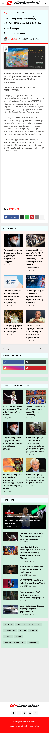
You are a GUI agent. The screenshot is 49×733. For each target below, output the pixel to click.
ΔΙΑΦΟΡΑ (33, 631)
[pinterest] (35, 368)
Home (12, 726)
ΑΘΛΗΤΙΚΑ (33, 642)
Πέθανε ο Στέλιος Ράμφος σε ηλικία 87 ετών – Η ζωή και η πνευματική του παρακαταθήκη (35, 331)
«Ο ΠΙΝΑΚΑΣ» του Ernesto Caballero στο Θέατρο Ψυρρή (32, 581)
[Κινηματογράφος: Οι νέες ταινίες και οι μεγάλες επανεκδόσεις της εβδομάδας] (10, 595)
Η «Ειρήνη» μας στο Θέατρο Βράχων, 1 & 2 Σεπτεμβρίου (13, 328)
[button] (3, 3)
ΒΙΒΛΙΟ (23, 631)
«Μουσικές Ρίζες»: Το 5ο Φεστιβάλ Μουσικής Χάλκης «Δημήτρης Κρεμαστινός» (12, 296)
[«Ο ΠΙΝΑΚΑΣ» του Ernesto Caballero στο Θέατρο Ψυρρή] (10, 583)
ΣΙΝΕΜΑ (8, 636)
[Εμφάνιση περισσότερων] (42, 217)
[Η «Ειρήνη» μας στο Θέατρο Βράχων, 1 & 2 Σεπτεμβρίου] (13, 316)
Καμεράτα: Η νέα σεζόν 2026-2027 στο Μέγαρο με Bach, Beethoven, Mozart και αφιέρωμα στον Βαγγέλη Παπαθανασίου (35, 259)
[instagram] (13, 368)
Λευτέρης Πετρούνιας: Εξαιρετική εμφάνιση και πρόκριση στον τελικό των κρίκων (22, 519)
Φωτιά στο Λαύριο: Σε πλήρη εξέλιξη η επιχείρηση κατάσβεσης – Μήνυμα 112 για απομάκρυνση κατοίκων (13, 481)
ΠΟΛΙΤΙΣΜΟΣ (21, 13)
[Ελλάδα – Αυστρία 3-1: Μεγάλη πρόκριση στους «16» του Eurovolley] (36, 397)
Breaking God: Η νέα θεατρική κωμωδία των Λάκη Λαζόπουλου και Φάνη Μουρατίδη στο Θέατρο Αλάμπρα (32, 552)
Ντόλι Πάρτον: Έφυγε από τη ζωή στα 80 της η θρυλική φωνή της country (12, 410)
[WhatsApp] (27, 217)
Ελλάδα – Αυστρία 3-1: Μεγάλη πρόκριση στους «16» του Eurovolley (35, 410)
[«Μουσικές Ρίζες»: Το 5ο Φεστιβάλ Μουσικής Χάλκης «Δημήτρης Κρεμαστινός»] (13, 281)
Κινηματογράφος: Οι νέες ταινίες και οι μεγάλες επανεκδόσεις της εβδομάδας (32, 595)
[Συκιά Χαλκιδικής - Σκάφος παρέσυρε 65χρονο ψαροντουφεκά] (10, 609)
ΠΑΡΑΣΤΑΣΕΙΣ (35, 625)
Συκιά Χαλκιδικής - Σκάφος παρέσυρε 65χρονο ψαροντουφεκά (32, 609)
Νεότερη (6, 349)
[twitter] (35, 362)
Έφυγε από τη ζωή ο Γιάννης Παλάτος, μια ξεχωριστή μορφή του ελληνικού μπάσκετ (35, 478)
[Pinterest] (32, 217)
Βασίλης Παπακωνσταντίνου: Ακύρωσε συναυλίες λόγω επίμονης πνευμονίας (32, 536)
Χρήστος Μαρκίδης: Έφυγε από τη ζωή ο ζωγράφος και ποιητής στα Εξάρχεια (13, 256)
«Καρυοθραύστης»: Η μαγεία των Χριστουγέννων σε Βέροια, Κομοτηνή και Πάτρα (35, 296)
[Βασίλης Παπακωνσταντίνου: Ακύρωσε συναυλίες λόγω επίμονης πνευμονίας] (10, 536)
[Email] (37, 217)
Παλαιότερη (42, 349)
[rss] (35, 713)
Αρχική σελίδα (9, 13)
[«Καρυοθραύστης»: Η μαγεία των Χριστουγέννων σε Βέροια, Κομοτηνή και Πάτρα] (35, 281)
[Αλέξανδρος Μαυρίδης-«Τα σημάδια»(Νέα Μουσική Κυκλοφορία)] (10, 569)
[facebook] (13, 362)
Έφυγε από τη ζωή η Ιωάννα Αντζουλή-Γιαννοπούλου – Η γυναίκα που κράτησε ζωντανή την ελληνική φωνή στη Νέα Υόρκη (35, 445)
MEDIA (18, 636)
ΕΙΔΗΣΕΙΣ (9, 625)
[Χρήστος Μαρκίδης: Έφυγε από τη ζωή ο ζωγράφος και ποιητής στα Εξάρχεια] (13, 240)
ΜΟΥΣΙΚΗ (21, 625)
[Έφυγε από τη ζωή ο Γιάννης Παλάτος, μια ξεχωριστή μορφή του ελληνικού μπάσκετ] (36, 465)
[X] (22, 217)
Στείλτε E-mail (21, 726)
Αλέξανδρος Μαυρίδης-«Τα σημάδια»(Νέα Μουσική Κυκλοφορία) (31, 569)
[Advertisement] (24, 180)
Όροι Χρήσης (34, 726)
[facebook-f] (13, 713)
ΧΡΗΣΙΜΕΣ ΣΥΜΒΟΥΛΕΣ (14, 642)
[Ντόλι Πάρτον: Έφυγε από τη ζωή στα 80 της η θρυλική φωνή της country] (13, 397)
